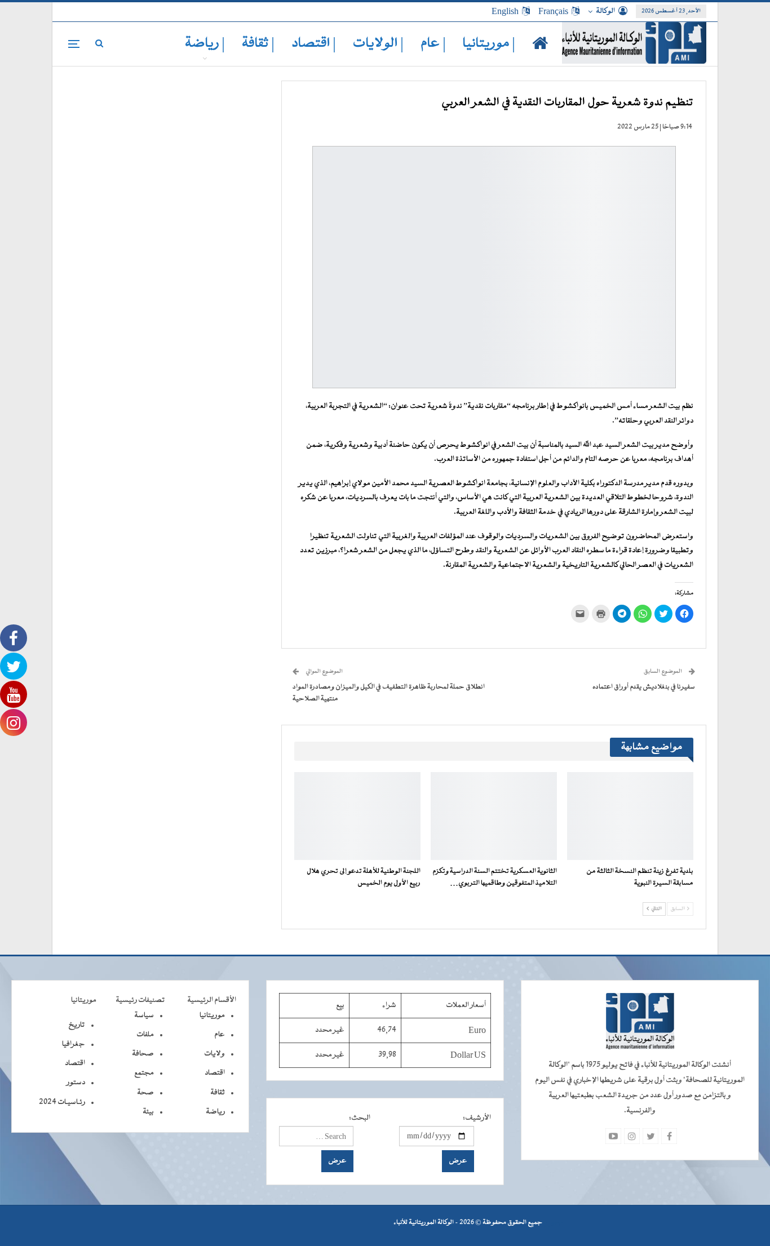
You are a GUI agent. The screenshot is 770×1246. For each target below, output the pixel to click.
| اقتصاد (313, 43)
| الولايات (378, 43)
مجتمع (144, 1072)
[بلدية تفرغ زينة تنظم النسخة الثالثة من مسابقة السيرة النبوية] (630, 816)
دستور (76, 1082)
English (505, 11)
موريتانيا (212, 1015)
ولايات (214, 1053)
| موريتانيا (489, 43)
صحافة (143, 1053)
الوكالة (605, 11)
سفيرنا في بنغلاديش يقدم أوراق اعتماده (643, 686)
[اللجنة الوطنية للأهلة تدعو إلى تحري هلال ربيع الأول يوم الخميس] (357, 816)
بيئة (148, 1111)
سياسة (144, 1015)
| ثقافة (258, 43)
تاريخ (76, 1025)
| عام (433, 43)
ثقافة (217, 1092)
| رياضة (205, 43)
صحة (145, 1092)
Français (553, 11)
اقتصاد (215, 1072)
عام (219, 1034)
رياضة (215, 1111)
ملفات (145, 1034)
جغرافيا (73, 1044)
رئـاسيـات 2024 (62, 1102)
